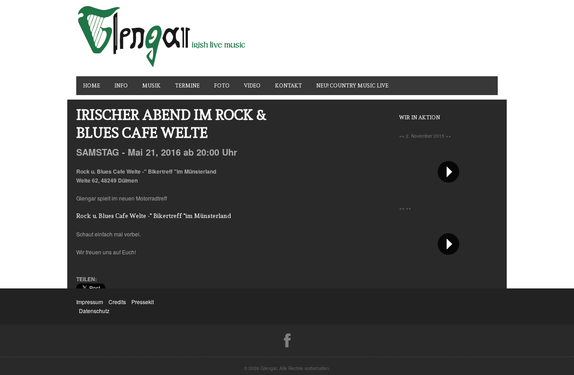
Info (121, 86)
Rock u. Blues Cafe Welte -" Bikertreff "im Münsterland (153, 215)
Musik (151, 86)
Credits (117, 301)
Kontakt (288, 86)
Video (252, 86)
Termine (187, 86)
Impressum (89, 301)
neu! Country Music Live (352, 86)
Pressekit (142, 301)
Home (91, 86)
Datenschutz (94, 310)
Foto (222, 86)
